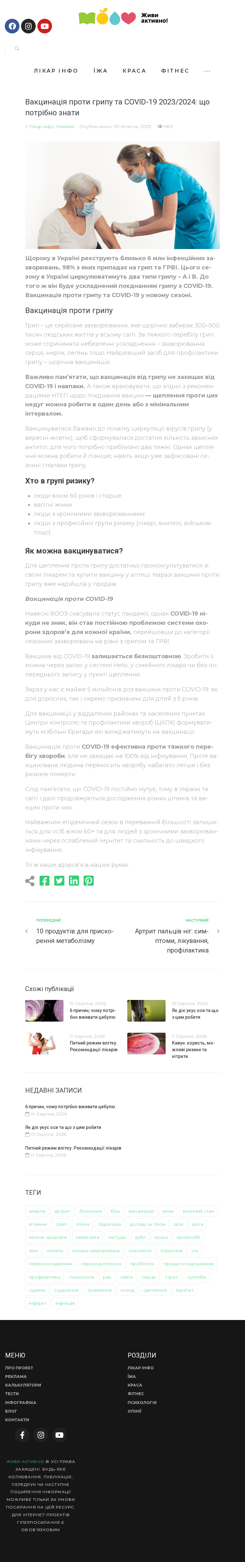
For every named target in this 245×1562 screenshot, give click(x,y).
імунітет (185, 1290)
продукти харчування (188, 1263)
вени (168, 1211)
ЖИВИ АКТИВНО (25, 1461)
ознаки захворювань (96, 1250)
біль (115, 1211)
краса (161, 1237)
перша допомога (101, 1263)
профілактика (44, 1277)
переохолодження (50, 1263)
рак (107, 1277)
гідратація (109, 1224)
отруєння (171, 1250)
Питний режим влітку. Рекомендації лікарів (73, 1148)
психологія (81, 1277)
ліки (33, 1250)
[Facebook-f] (22, 1435)
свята (126, 1277)
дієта (197, 1224)
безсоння (90, 1211)
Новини (65, 126)
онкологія (140, 1250)
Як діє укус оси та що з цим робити (63, 1127)
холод (128, 1290)
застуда (117, 1237)
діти (178, 1224)
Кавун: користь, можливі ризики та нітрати (193, 1049)
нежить (55, 1250)
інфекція (65, 1303)
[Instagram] (28, 26)
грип (61, 1224)
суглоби (196, 1277)
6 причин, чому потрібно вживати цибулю (70, 1106)
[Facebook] (12, 26)
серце (149, 1277)
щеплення (155, 1290)
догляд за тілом (147, 1224)
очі (194, 1250)
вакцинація (141, 1211)
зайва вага (87, 1237)
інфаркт (38, 1303)
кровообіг (189, 1237)
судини (37, 1290)
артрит (62, 1211)
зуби (140, 1237)
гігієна (82, 1224)
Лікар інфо (41, 126)
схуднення (66, 1290)
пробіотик (142, 1263)
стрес (171, 1277)
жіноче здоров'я (48, 1237)
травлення (99, 1290)
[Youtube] (44, 26)
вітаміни (38, 1224)
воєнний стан (198, 1211)
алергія (37, 1211)
